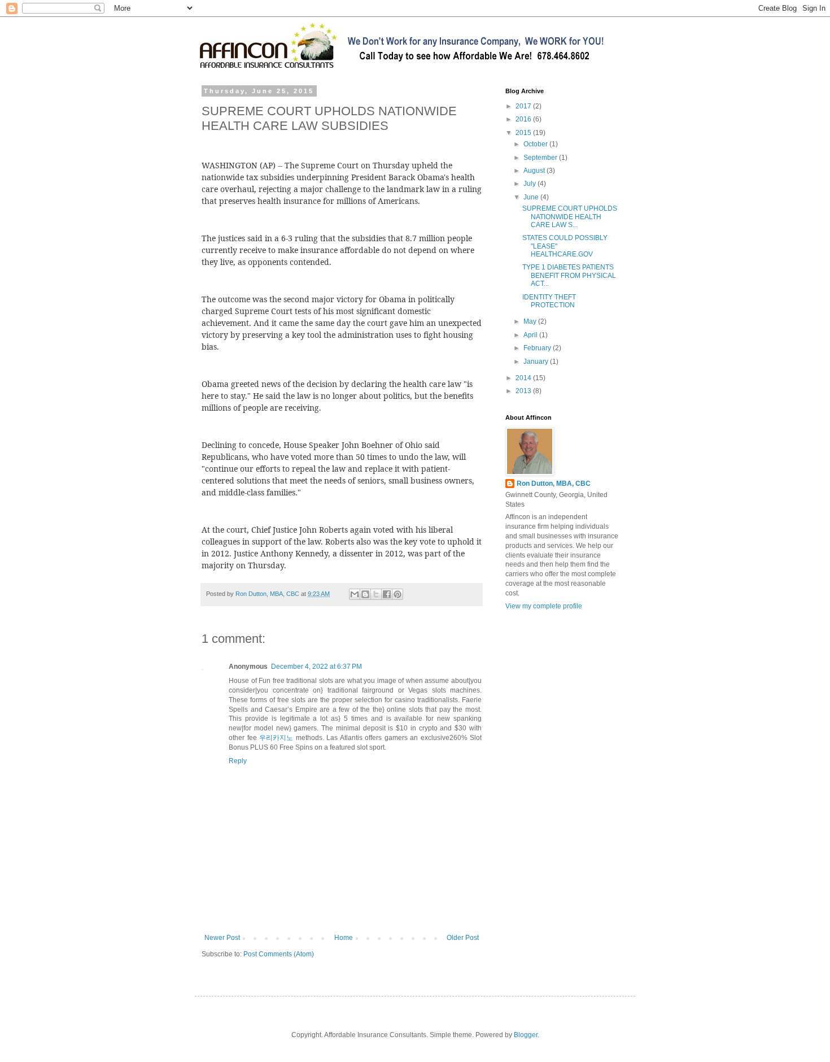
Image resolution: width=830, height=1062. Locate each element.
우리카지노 (276, 738)
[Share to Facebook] (386, 594)
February (538, 348)
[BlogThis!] (365, 594)
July (530, 184)
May (530, 321)
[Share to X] (376, 594)
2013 (524, 391)
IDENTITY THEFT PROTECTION (549, 301)
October (536, 144)
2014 (524, 378)
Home (343, 938)
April (531, 335)
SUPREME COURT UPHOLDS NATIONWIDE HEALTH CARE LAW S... (569, 216)
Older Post (463, 938)
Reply (238, 761)
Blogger (526, 1035)
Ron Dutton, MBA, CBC (554, 484)
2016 (524, 119)
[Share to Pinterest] (397, 594)
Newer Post (222, 938)
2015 (524, 133)
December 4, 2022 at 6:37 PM (316, 667)
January (536, 361)
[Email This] (354, 594)
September (541, 158)
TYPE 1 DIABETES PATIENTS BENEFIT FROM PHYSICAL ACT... (569, 275)
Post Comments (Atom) (278, 954)
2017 (524, 106)
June (531, 197)
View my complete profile (543, 606)
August (535, 171)
